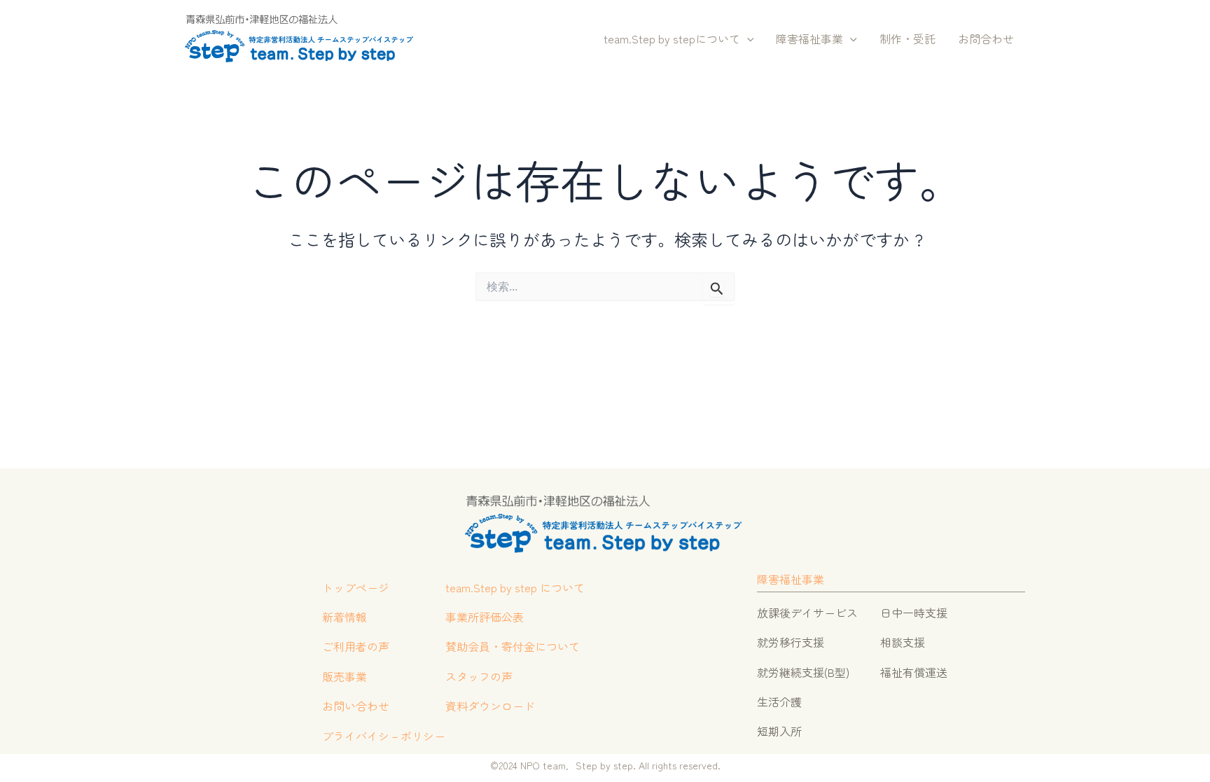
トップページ (355, 587)
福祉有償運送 (913, 672)
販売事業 (344, 676)
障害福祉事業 (809, 38)
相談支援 (902, 642)
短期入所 (779, 730)
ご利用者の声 (355, 646)
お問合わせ (986, 38)
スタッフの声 (479, 676)
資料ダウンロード (490, 705)
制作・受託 (907, 38)
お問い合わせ (355, 705)
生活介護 (779, 701)
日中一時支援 (913, 612)
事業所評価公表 (484, 616)
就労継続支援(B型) (803, 672)
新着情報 (344, 616)
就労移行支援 (790, 642)
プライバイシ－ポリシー (383, 735)
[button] (747, 39)
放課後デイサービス (807, 612)
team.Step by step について (515, 587)
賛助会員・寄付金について (512, 646)
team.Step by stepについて (672, 38)
